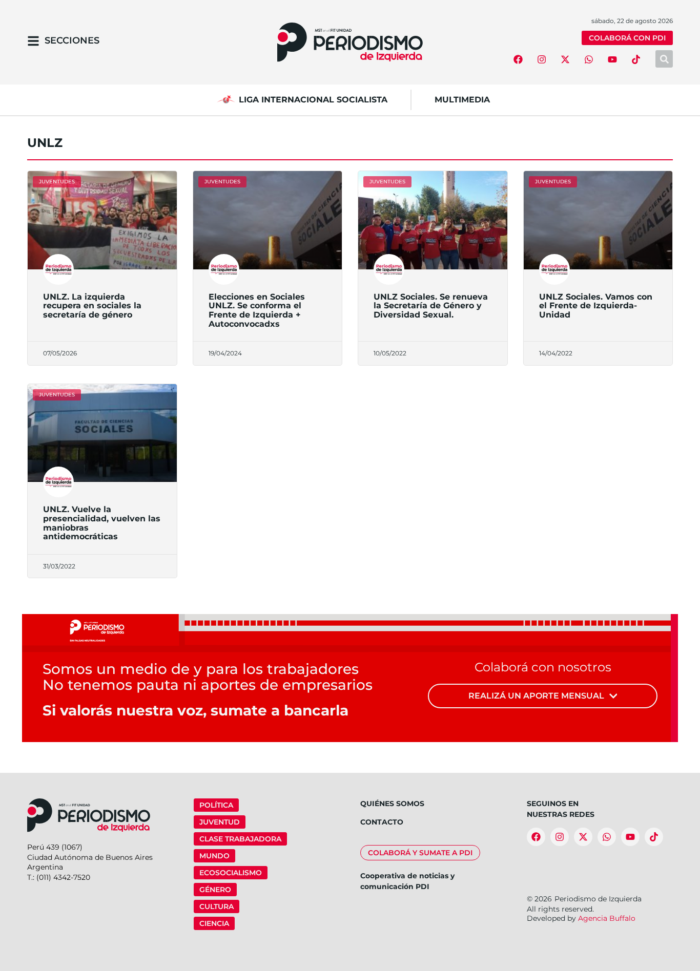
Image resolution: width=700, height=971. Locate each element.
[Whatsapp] (589, 59)
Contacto (381, 822)
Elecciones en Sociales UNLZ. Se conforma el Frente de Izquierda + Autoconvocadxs (257, 310)
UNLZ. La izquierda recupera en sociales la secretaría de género (92, 306)
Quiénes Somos (392, 803)
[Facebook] (518, 59)
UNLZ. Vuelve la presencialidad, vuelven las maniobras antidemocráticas (101, 522)
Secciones (72, 40)
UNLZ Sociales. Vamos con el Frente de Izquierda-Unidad (595, 306)
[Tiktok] (636, 59)
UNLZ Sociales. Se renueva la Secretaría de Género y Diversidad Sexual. (431, 306)
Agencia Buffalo (606, 918)
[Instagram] (541, 59)
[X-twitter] (565, 59)
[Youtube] (612, 59)
